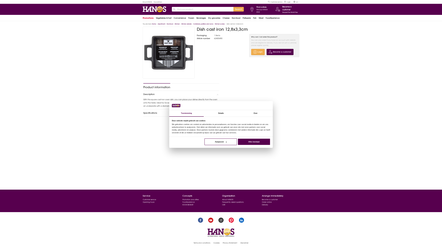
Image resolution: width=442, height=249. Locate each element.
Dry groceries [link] (214, 18)
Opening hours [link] (148, 202)
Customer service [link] (276, 2)
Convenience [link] (180, 18)
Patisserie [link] (247, 18)
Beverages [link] (201, 18)
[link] (287, 2)
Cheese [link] (226, 18)
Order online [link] (267, 202)
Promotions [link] (148, 18)
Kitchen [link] (177, 24)
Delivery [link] (265, 205)
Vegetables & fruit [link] (163, 18)
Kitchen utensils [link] (186, 24)
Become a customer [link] (270, 199)
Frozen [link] (191, 18)
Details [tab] (221, 113)
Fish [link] (254, 18)
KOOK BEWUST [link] (187, 205)
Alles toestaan (254, 142)
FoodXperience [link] (273, 18)
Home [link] (154, 24)
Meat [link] (261, 18)
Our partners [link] (158, 2)
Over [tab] (255, 113)
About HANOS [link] (147, 2)
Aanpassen (219, 142)
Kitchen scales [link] (220, 24)
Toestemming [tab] (186, 113)
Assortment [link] (161, 24)
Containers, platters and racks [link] (203, 24)
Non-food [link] (236, 18)
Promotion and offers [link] (190, 199)
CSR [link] (223, 205)
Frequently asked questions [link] (233, 202)
